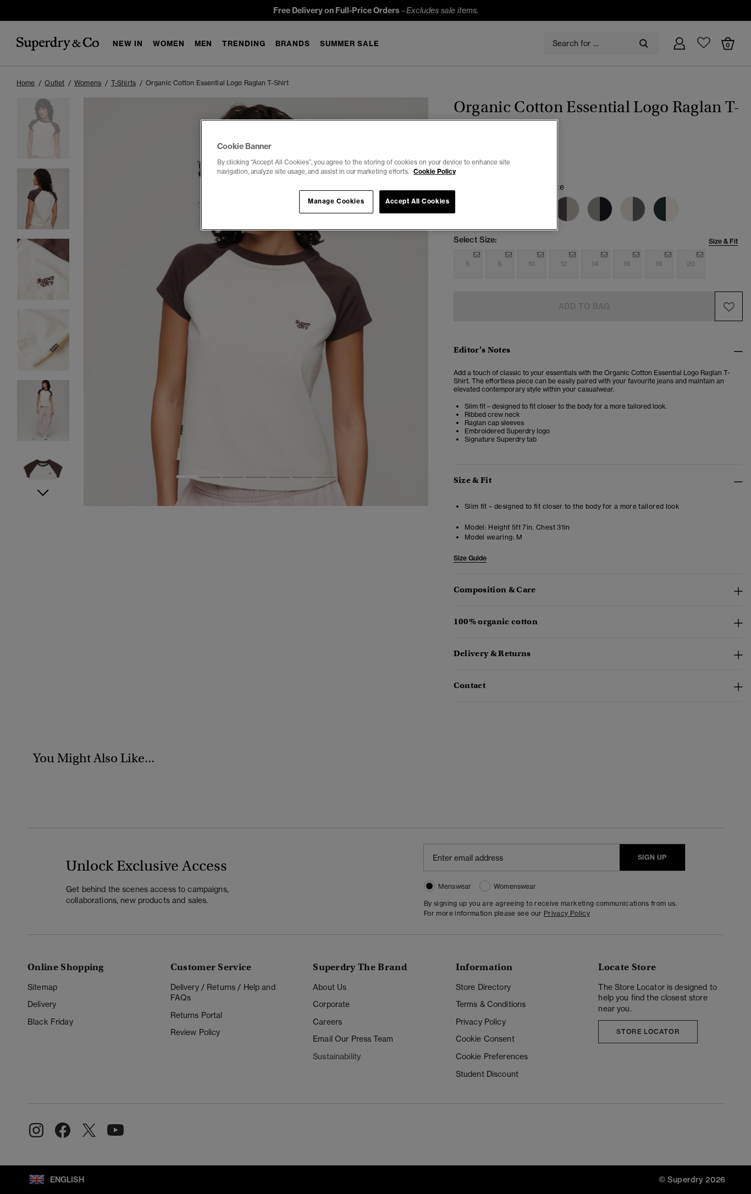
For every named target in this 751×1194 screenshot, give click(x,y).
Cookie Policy (434, 171)
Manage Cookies (336, 201)
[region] (379, 174)
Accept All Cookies (417, 201)
